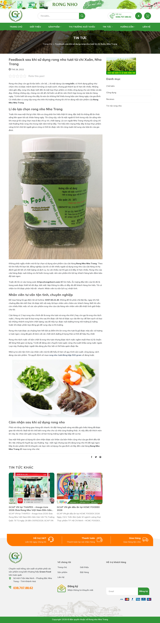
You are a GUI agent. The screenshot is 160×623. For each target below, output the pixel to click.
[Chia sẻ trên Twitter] (96, 457)
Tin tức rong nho (114, 105)
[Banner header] (80, 4)
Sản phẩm (54, 26)
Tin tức (107, 26)
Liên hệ (146, 26)
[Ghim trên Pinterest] (100, 457)
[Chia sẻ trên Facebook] (91, 457)
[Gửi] (82, 16)
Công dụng (111, 92)
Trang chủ (47, 44)
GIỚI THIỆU (35, 26)
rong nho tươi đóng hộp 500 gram (65, 355)
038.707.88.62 (123, 16)
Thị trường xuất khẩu (82, 26)
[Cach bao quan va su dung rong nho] (121, 65)
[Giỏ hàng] (147, 15)
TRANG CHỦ (16, 26)
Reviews (110, 99)
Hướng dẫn (126, 26)
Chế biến (110, 86)
